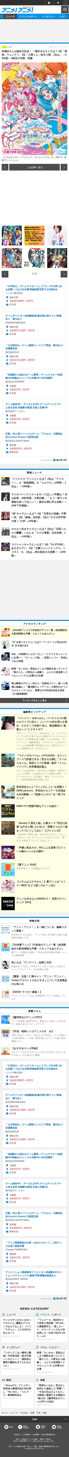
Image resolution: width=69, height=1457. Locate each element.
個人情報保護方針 (48, 1434)
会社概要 (35, 1434)
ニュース (10, 16)
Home (11, 1427)
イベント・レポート (50, 1314)
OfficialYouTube (59, 1426)
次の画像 (64, 167)
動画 (8, 1380)
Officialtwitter (43, 1426)
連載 (42, 1380)
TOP (34, 1419)
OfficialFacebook (26, 1426)
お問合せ (17, 1434)
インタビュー (48, 16)
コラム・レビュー (49, 1347)
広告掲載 (26, 1434)
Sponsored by (46, 460)
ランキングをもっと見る (35, 700)
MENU (64, 9)
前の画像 (5, 167)
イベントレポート (28, 16)
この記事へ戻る (34, 167)
